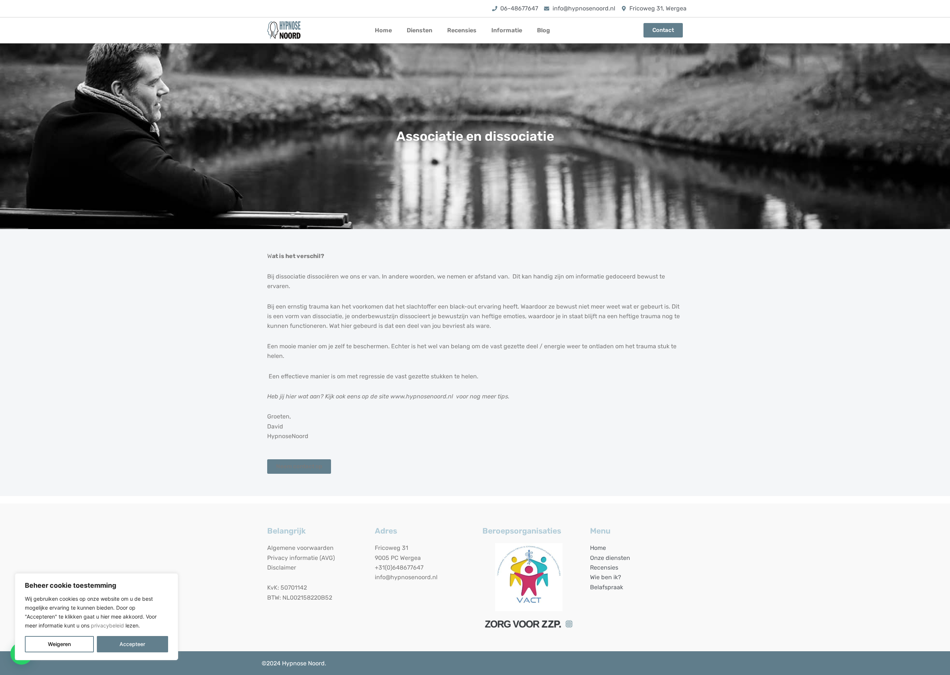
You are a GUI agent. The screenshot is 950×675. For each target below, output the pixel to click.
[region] (96, 616)
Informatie (506, 30)
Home (383, 30)
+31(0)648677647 (399, 567)
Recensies (461, 30)
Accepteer (132, 644)
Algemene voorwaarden (300, 547)
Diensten (419, 30)
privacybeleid (107, 625)
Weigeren (59, 644)
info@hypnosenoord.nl (406, 577)
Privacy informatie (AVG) (301, 557)
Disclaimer (281, 567)
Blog (543, 30)
